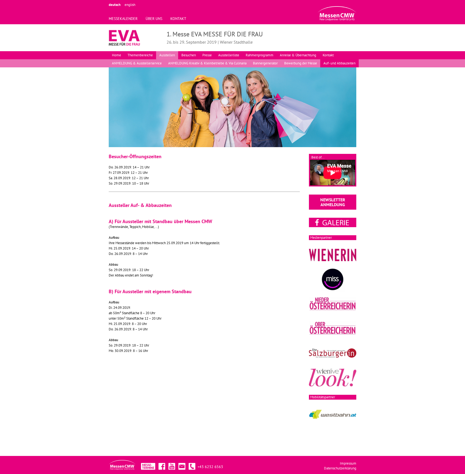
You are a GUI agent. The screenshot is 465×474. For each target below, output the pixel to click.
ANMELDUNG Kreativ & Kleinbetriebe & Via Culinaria (207, 63)
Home (116, 55)
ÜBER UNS (154, 18)
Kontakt (328, 55)
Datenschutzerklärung (340, 468)
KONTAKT (178, 18)
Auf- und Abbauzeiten (339, 63)
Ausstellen (167, 55)
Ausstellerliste (228, 55)
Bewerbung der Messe (300, 63)
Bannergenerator (265, 63)
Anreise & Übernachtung (298, 55)
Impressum (348, 463)
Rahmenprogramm (259, 55)
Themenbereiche (140, 55)
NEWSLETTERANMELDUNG (332, 202)
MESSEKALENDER (123, 18)
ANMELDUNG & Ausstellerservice (137, 63)
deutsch (115, 4)
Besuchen (188, 55)
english (130, 4)
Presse (207, 55)
